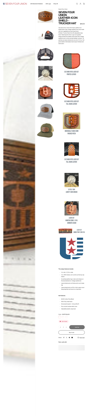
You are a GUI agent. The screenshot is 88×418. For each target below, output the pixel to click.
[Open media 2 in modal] (45, 16)
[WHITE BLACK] (59, 317)
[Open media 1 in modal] (19, 212)
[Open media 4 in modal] (45, 54)
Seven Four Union (62, 9)
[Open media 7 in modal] (45, 111)
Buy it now (71, 332)
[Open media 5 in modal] (45, 73)
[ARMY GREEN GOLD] (66, 317)
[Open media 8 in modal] (45, 130)
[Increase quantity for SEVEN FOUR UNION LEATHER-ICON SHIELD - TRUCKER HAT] (66, 327)
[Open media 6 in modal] (45, 92)
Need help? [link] (82, 337)
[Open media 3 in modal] (45, 35)
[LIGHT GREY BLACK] (63, 317)
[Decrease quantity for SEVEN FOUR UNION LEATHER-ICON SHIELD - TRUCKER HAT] (60, 327)
